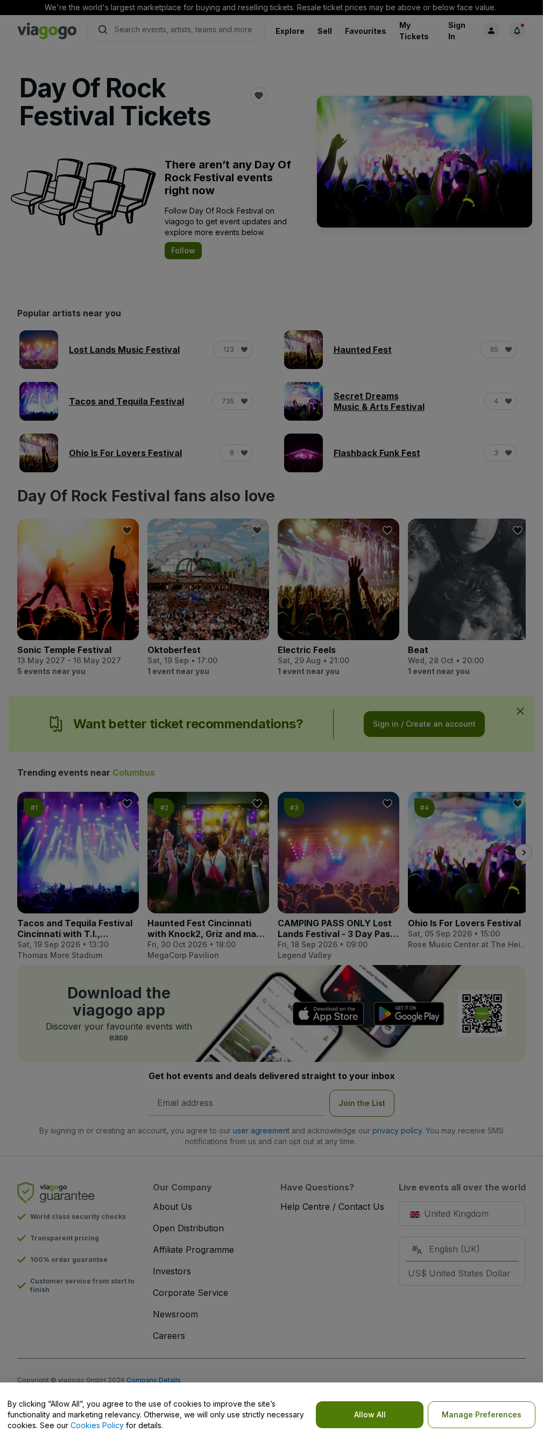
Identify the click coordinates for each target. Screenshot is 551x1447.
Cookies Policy (97, 1425)
